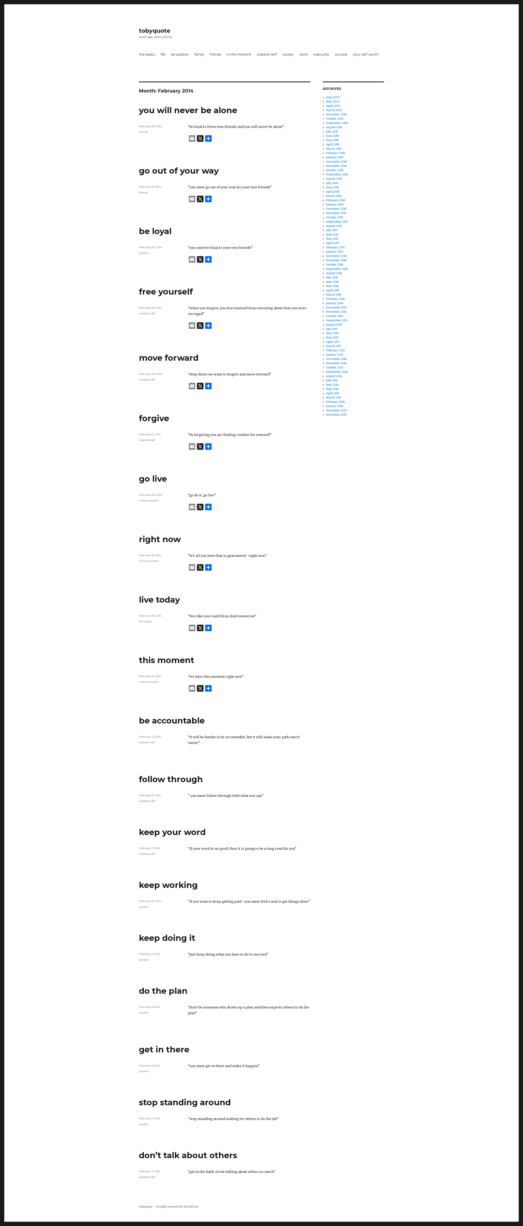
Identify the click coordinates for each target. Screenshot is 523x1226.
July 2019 (332, 131)
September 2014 (337, 372)
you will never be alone (188, 110)
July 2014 (332, 380)
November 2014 (336, 363)
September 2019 (337, 123)
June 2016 (332, 282)
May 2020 (333, 101)
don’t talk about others (188, 1155)
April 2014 (332, 393)
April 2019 (332, 144)
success (341, 54)
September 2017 (337, 221)
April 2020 (333, 106)
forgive (154, 418)
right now (160, 539)
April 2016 (332, 290)
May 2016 (332, 286)
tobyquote (154, 30)
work (303, 54)
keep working (168, 885)
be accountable (172, 721)
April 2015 (332, 342)
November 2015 (336, 312)
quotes (143, 253)
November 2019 (336, 114)
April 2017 (332, 243)
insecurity (321, 54)
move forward (169, 358)
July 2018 (332, 183)
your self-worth (366, 54)
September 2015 (337, 320)
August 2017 (334, 226)
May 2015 (332, 337)
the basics (147, 54)
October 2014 (334, 367)
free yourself (166, 292)
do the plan (163, 991)
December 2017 (336, 209)
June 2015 (332, 333)
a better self (267, 54)
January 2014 (334, 406)
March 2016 (333, 294)
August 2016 (334, 273)
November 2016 (336, 260)
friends (215, 54)
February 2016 (335, 299)
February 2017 (335, 247)
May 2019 (332, 140)
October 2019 (334, 119)
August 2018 (334, 179)
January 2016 (334, 303)
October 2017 (334, 217)
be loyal (155, 231)
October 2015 (334, 316)
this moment (166, 660)
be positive (180, 54)
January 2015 (334, 354)
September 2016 (337, 269)
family (199, 54)
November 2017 (336, 213)
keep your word (172, 832)
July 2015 (332, 329)
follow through (171, 779)
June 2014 (332, 384)
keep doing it (167, 938)
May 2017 (332, 239)
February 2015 (335, 350)
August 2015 (334, 324)
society (288, 54)
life (163, 54)
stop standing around (185, 1102)
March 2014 (333, 397)
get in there (164, 1049)
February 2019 (335, 153)
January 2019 (334, 157)
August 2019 (334, 127)
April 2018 (332, 191)
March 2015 (333, 346)
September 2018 (337, 174)
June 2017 (332, 234)
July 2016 (332, 277)
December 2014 (336, 359)
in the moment (239, 54)
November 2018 (336, 166)
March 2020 (334, 110)
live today (159, 600)
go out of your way (179, 171)
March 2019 (333, 149)
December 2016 (336, 256)
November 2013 (336, 414)
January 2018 (334, 204)
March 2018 (333, 196)
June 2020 (333, 97)
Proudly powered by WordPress (177, 1206)
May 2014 (332, 389)
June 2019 (332, 136)
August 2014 (334, 376)
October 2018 (334, 170)
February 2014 (335, 402)
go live (153, 479)
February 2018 (335, 200)
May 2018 (332, 187)
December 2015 (336, 307)
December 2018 (336, 161)
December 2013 (336, 410)
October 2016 (334, 264)
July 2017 (331, 230)
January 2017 (334, 251)
